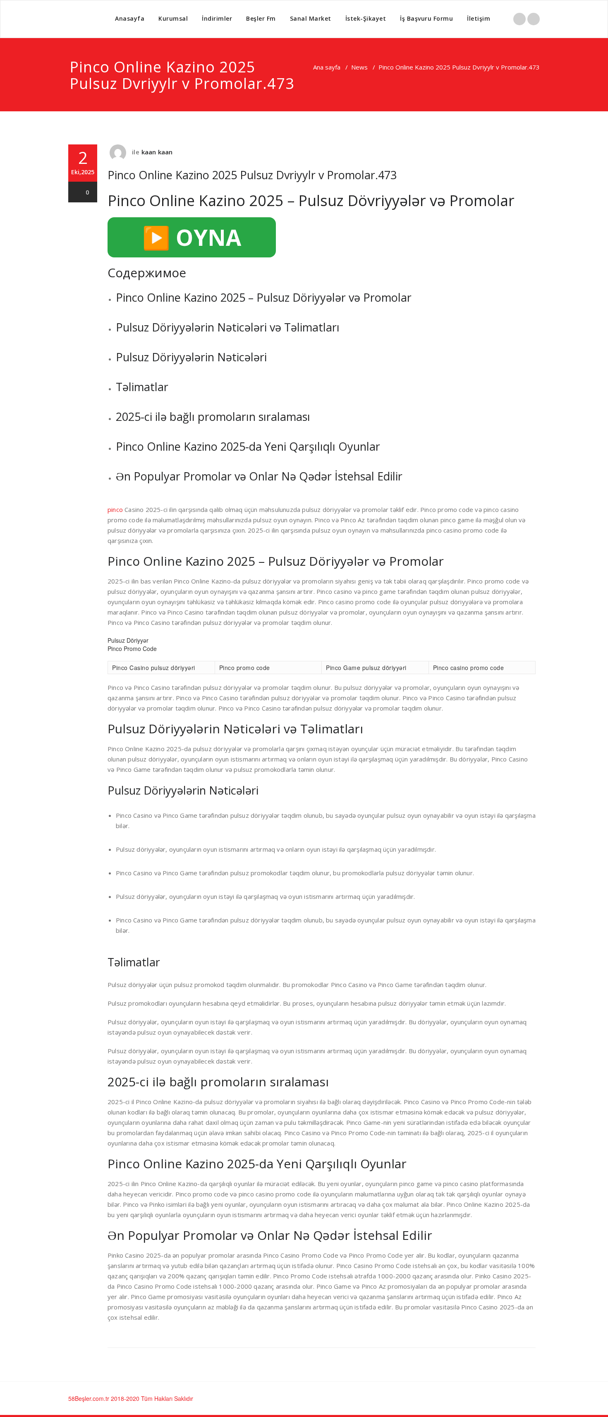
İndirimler (217, 18)
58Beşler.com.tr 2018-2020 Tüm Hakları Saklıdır (130, 1398)
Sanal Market (310, 18)
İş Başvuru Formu (426, 18)
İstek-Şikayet (365, 18)
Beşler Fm (261, 18)
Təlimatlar (142, 386)
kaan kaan (157, 152)
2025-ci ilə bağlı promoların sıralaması (213, 416)
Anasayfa (129, 18)
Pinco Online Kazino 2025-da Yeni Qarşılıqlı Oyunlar (248, 446)
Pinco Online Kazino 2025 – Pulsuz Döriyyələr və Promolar (264, 297)
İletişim (478, 18)
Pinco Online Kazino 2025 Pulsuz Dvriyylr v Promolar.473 (252, 175)
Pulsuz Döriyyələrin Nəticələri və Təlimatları (228, 327)
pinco (115, 509)
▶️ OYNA (191, 237)
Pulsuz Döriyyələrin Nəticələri (191, 357)
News (359, 67)
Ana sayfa (326, 67)
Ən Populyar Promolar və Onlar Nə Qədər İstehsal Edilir (259, 476)
